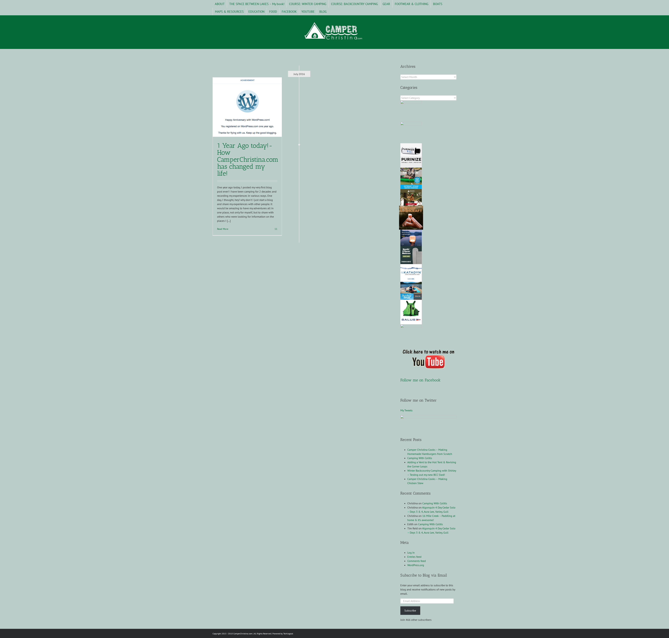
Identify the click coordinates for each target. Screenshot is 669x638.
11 (275, 228)
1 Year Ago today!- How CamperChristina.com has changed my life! (247, 159)
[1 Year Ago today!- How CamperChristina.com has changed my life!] (247, 106)
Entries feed (414, 556)
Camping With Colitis (419, 458)
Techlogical (288, 633)
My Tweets (406, 410)
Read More (222, 228)
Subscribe (410, 610)
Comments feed (416, 561)
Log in (411, 552)
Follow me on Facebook (420, 380)
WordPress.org (415, 565)
